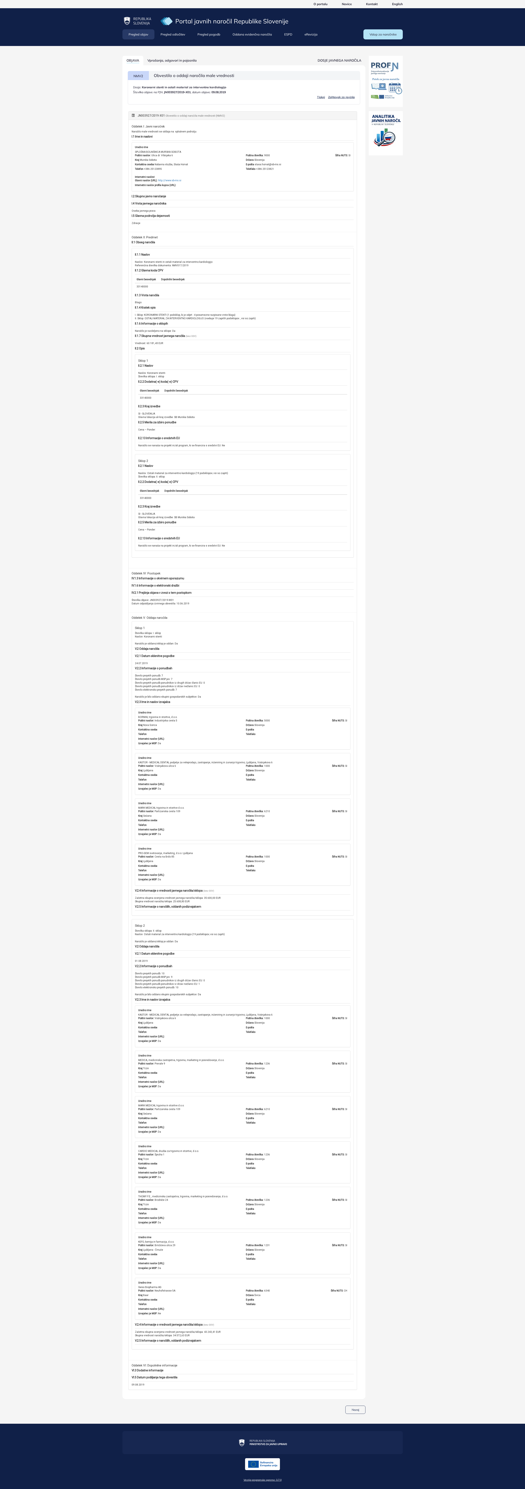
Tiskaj (321, 97)
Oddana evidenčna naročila (252, 34)
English (397, 4)
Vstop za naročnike (383, 34)
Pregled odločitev (173, 34)
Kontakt (372, 4)
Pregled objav (138, 34)
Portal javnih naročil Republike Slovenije (231, 21)
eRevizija (311, 34)
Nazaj (355, 1410)
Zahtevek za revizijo (341, 97)
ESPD (288, 34)
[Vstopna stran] (166, 21)
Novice (347, 4)
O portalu (321, 4)
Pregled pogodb (208, 34)
